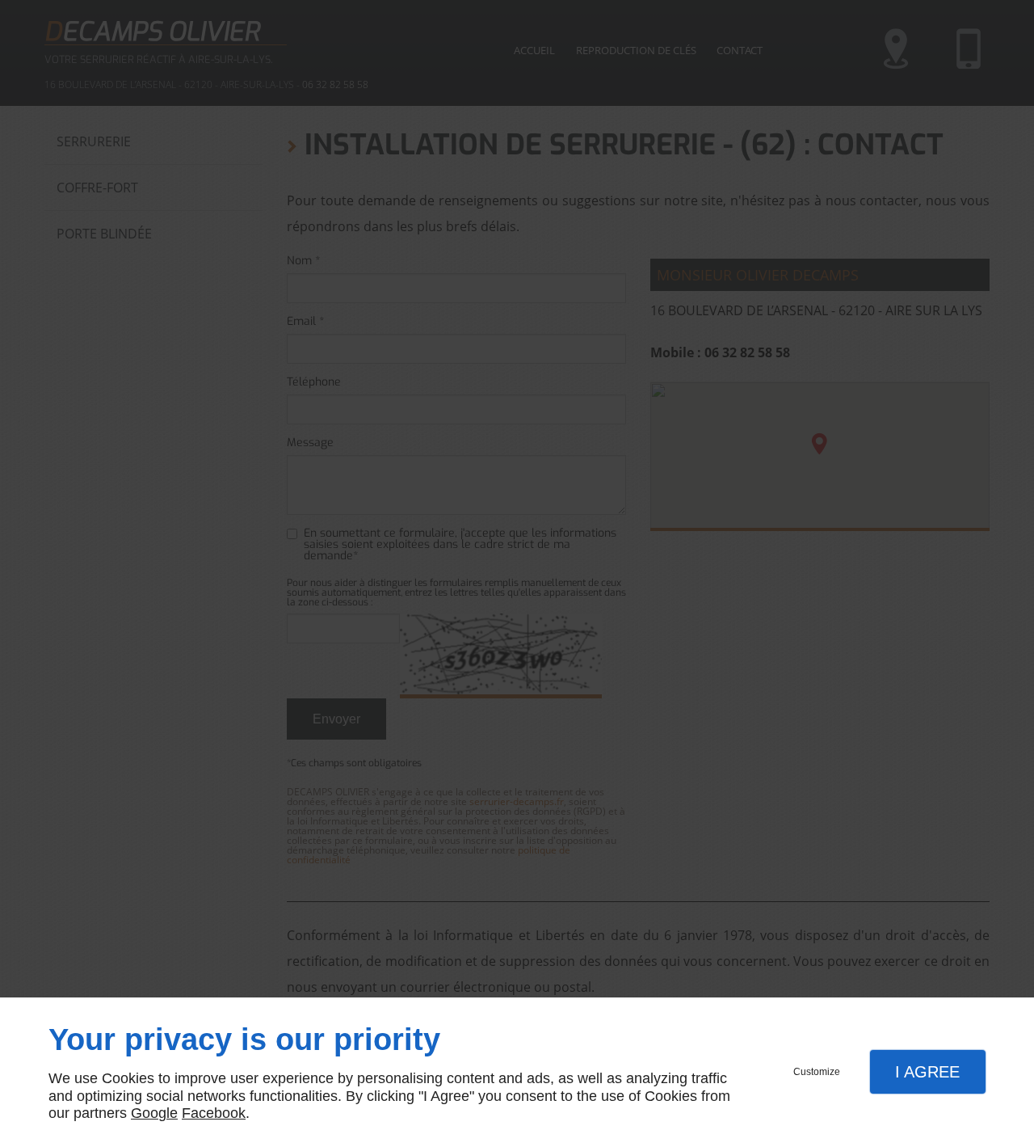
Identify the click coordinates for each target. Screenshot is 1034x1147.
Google (154, 1113)
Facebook (214, 1113)
